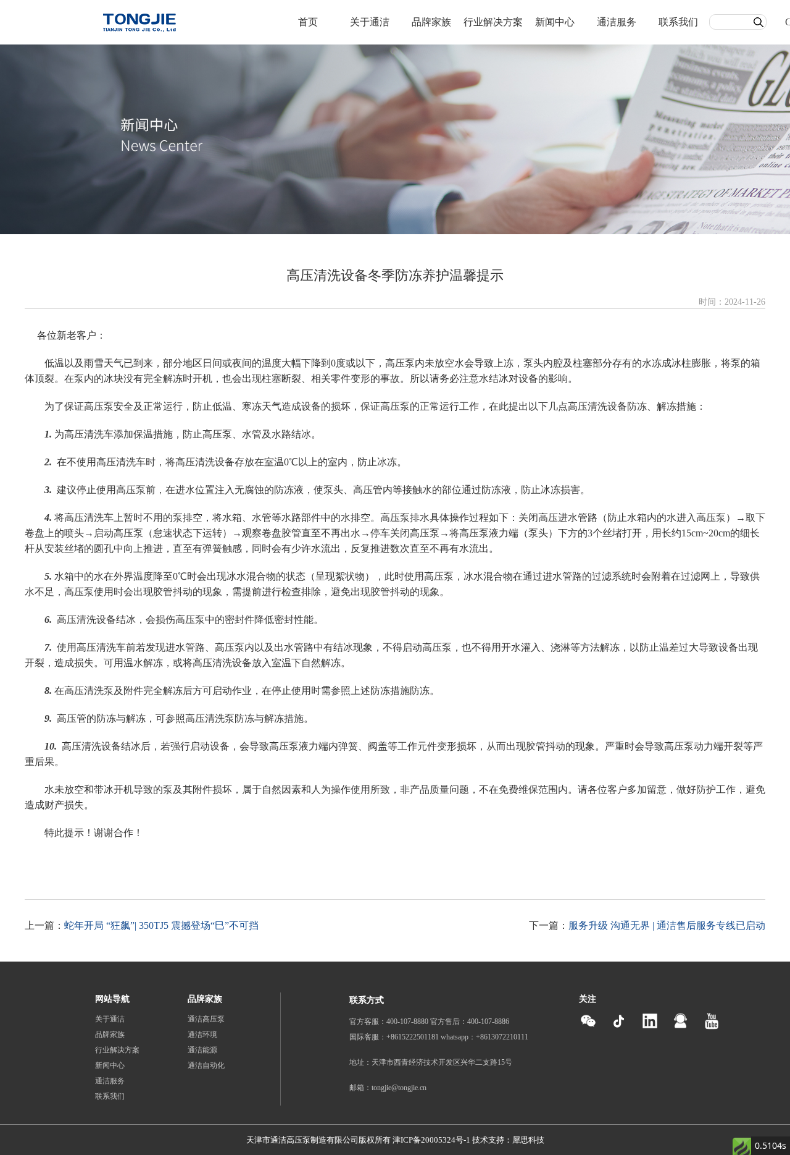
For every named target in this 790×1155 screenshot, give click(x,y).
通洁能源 (202, 1050)
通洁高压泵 (206, 1019)
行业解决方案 (493, 22)
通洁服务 (616, 22)
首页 (308, 22)
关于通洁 (369, 22)
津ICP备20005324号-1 (431, 1139)
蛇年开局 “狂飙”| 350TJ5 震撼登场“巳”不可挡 (161, 925)
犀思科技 (528, 1139)
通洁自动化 (206, 1065)
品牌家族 (431, 22)
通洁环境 (202, 1034)
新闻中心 (555, 22)
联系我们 (678, 22)
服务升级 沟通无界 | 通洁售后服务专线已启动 (666, 925)
